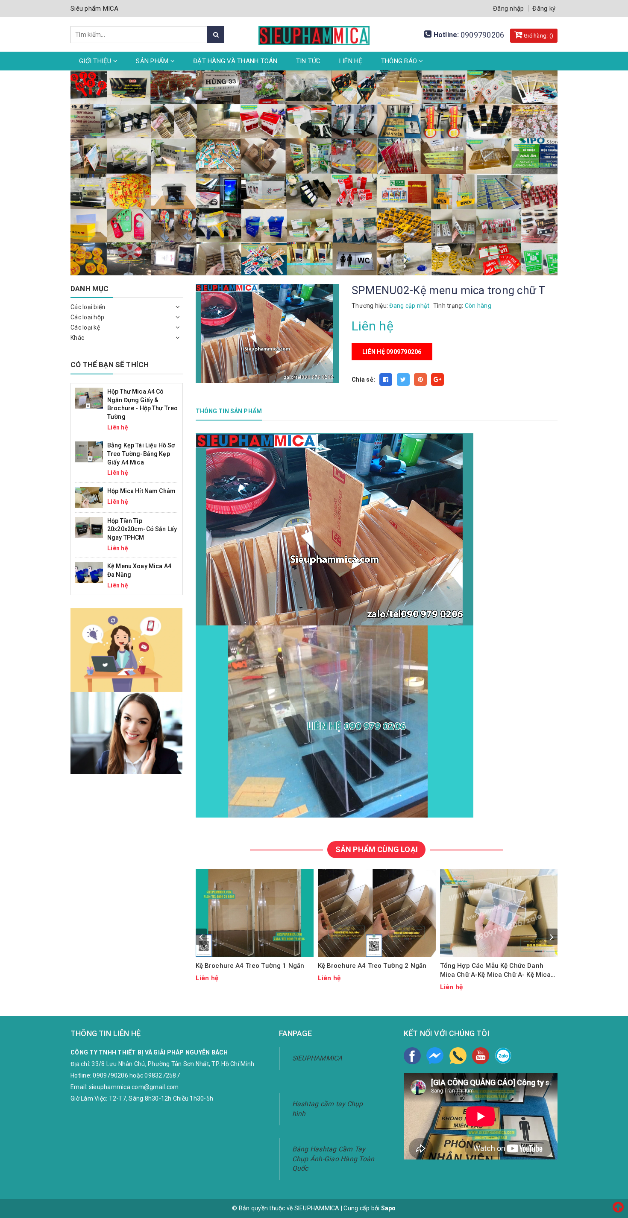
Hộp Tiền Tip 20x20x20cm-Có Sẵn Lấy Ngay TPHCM (142, 529)
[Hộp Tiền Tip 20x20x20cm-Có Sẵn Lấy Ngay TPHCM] (89, 526)
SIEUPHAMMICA (317, 1058)
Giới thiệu (96, 61)
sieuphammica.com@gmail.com (134, 1087)
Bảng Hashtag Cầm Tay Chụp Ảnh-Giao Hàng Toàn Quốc (333, 1159)
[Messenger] (434, 1055)
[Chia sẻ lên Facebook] (385, 379)
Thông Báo (400, 61)
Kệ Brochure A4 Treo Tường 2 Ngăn (372, 966)
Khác (77, 337)
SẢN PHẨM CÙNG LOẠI (376, 849)
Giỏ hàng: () (537, 35)
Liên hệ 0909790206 (392, 351)
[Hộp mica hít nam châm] (89, 497)
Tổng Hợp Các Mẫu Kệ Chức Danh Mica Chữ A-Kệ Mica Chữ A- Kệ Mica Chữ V (495, 970)
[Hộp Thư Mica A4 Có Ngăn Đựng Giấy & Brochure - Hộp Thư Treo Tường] (89, 397)
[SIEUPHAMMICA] (314, 30)
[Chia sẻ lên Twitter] (403, 379)
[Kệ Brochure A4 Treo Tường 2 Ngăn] (377, 913)
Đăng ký (543, 8)
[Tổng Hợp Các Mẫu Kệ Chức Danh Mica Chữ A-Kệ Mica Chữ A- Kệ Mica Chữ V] (499, 913)
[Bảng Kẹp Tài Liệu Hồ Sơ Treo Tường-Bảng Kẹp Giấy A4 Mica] (89, 451)
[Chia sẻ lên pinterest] (420, 379)
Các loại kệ (85, 327)
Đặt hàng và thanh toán (235, 61)
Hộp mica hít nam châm (141, 491)
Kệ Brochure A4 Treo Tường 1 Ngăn (250, 966)
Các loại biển (87, 307)
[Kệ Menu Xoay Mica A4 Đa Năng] (89, 572)
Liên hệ (351, 61)
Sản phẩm (153, 61)
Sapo (388, 1208)
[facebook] (412, 1055)
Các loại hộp (87, 317)
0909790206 (483, 34)
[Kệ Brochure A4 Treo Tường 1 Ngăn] (255, 913)
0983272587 (162, 1075)
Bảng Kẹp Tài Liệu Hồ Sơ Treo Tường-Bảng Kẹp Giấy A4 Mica (141, 453)
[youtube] (480, 1055)
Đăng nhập (508, 8)
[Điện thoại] (458, 1055)
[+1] (437, 379)
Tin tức (308, 61)
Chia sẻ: (363, 379)
